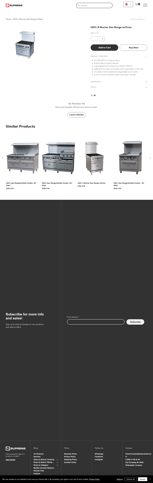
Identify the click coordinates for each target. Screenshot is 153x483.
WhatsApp (99, 454)
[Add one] (102, 38)
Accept (142, 479)
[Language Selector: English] (128, 4)
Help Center (10, 460)
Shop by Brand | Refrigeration (44, 462)
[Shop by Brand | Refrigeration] (58, 462)
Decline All (131, 479)
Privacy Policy (70, 457)
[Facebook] (94, 95)
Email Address (73, 317)
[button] (138, 4)
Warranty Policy (70, 454)
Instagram (99, 459)
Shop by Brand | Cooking (44, 459)
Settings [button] (120, 479)
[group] (76, 164)
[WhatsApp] (92, 95)
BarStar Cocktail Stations (44, 468)
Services (37, 457)
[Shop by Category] (58, 465)
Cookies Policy (70, 462)
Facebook (99, 457)
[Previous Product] (2, 157)
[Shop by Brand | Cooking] (58, 459)
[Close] (150, 479)
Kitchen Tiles (39, 471)
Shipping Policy (70, 459)
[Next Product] (150, 157)
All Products (39, 454)
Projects (37, 474)
